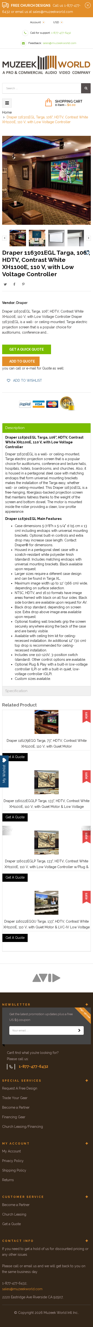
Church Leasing (14, 1214)
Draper (21, 303)
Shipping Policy (14, 1170)
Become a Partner (16, 1107)
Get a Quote (11, 1224)
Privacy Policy (13, 1161)
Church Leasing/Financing (22, 1127)
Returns (8, 1180)
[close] (88, 5)
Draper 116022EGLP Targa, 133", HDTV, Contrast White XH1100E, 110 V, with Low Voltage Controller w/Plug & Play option (46, 867)
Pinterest (23, 284)
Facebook (14, 284)
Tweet (5, 284)
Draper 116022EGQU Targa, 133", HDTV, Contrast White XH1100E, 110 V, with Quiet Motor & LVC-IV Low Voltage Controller (46, 927)
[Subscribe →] (79, 1030)
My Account (11, 1151)
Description (15, 428)
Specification (16, 691)
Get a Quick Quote (26, 349)
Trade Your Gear (14, 1098)
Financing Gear (13, 1117)
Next (86, 829)
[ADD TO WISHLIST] (87, 252)
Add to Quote (22, 361)
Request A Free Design (19, 1088)
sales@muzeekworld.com (22, 1289)
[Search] (86, 88)
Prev (7, 829)
